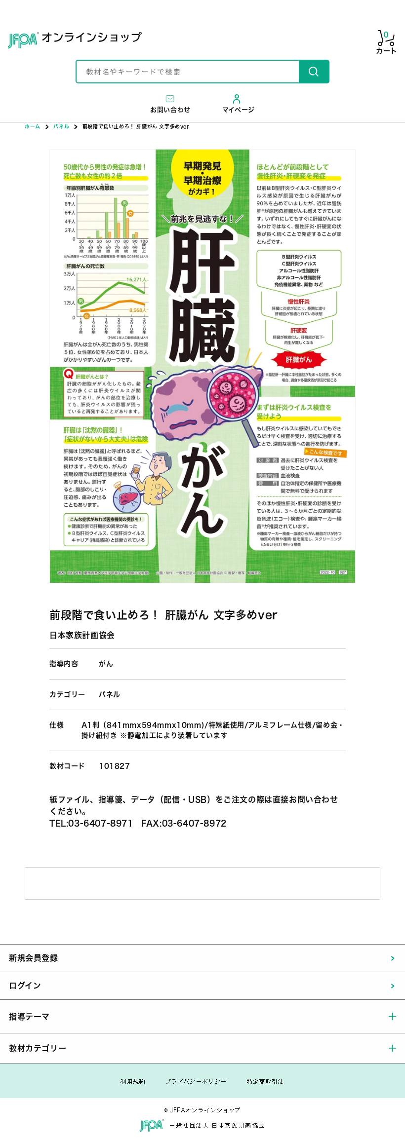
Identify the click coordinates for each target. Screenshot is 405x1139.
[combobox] (188, 71)
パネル (61, 126)
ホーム (32, 126)
